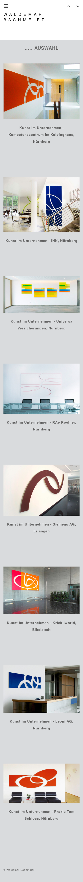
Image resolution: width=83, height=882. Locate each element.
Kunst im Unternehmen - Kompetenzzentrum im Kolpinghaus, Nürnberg (41, 134)
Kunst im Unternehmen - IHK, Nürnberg (41, 240)
